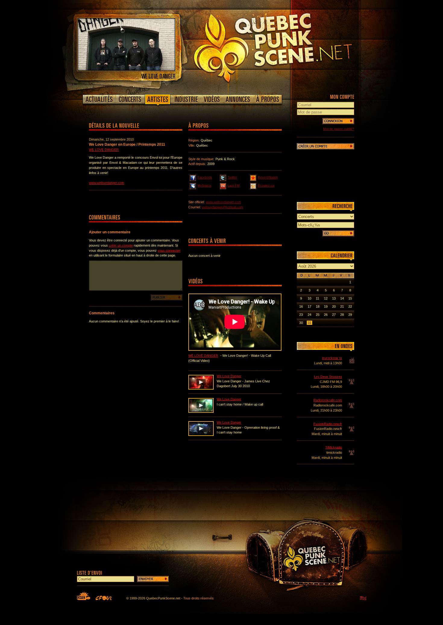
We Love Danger (104, 149)
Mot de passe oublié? (338, 129)
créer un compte (121, 245)
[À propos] (267, 99)
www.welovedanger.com (106, 183)
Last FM (234, 185)
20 (334, 306)
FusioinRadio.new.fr (327, 424)
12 (326, 298)
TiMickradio (333, 447)
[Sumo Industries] (363, 598)
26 (326, 314)
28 (342, 314)
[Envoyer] (153, 579)
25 (317, 314)
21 (342, 306)
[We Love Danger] (126, 69)
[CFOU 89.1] (104, 597)
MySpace (204, 185)
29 (350, 314)
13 (334, 298)
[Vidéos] (212, 99)
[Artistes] (157, 100)
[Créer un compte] (325, 146)
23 (301, 314)
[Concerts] (130, 99)
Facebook (204, 177)
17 (309, 306)
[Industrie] (186, 99)
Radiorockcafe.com (327, 400)
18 (317, 306)
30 (301, 323)
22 (350, 306)
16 (301, 306)
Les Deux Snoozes (328, 376)
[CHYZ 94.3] (83, 596)
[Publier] (166, 297)
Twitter (232, 177)
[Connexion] (338, 121)
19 (326, 306)
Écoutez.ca (266, 185)
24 (309, 314)
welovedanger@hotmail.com (222, 207)
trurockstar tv (332, 358)
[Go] (338, 233)
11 (317, 298)
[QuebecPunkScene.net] (285, 46)
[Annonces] (238, 99)
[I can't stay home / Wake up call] (201, 411)
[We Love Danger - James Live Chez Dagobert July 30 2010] (201, 388)
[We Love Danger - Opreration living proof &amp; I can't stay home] (201, 435)
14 (342, 298)
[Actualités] (99, 99)
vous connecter (169, 250)
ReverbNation (268, 177)
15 (350, 298)
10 (309, 298)
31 (309, 323)
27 (334, 314)
